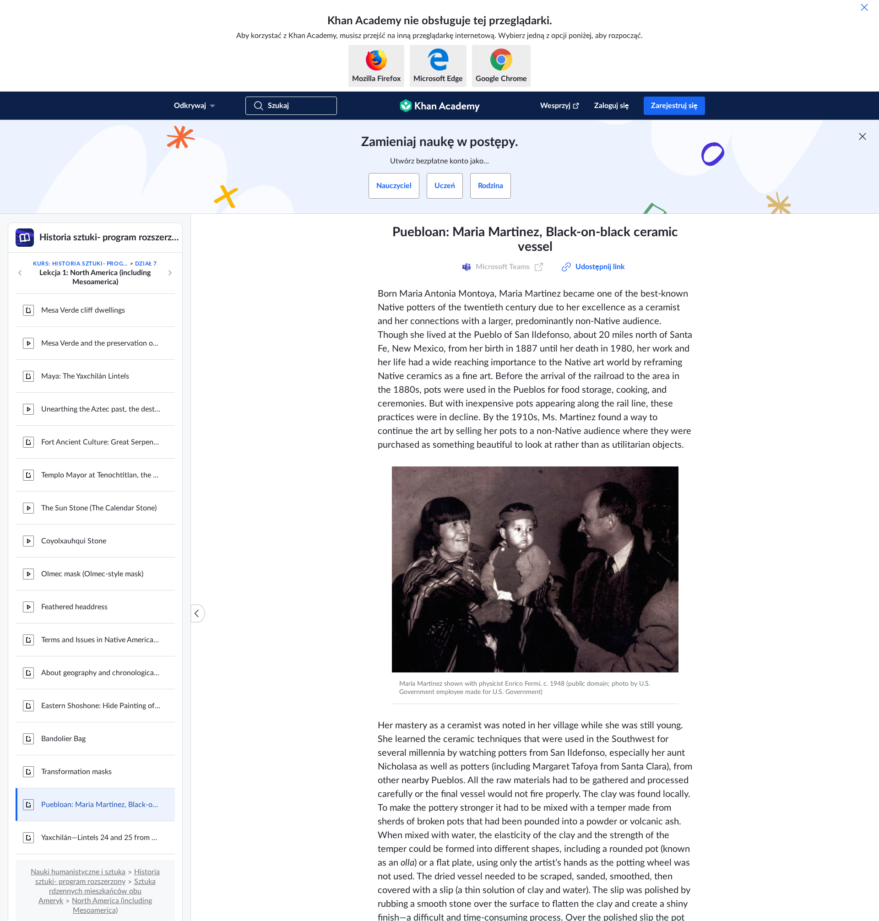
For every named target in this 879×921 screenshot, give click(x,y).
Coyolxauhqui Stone (73, 541)
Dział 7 (146, 263)
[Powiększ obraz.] (535, 569)
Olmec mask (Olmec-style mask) (92, 574)
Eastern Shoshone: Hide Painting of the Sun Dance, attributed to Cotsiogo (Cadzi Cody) (100, 706)
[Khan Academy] (440, 105)
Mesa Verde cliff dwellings (83, 310)
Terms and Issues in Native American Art (100, 640)
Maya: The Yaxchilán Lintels (85, 376)
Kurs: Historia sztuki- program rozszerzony (80, 263)
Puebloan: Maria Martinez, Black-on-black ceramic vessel (100, 804)
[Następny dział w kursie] (169, 272)
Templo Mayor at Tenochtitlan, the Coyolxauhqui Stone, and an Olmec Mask (100, 475)
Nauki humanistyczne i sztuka (78, 872)
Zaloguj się (611, 105)
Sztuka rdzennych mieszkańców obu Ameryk (97, 891)
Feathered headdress (74, 607)
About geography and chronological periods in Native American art (100, 673)
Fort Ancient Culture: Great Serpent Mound (100, 442)
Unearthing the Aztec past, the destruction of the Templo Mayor (100, 409)
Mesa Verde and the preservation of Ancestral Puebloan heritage (100, 343)
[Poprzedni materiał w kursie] (20, 272)
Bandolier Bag (63, 738)
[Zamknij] (864, 7)
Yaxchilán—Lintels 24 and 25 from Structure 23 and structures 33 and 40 (100, 837)
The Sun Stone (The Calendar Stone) (99, 508)
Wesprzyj (555, 105)
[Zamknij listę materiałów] (197, 613)
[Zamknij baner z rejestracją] (862, 136)
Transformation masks (76, 771)
